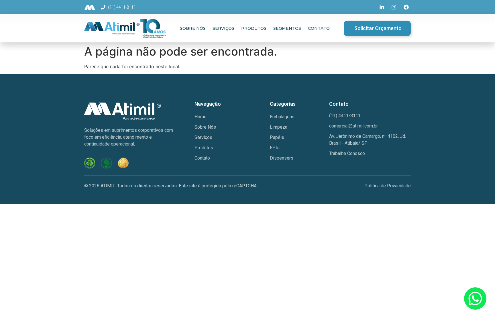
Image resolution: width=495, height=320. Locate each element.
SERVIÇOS (223, 28)
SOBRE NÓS (193, 28)
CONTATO (319, 28)
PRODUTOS (253, 28)
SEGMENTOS (287, 28)
